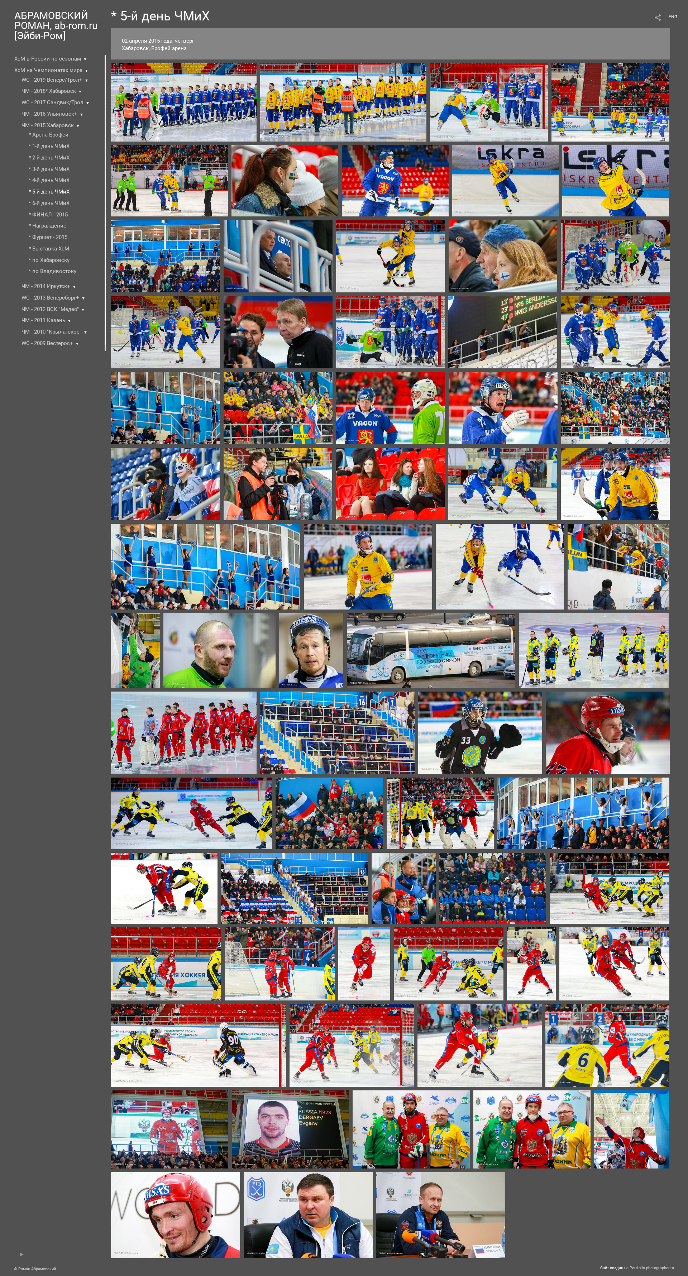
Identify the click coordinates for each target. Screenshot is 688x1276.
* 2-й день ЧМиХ (49, 157)
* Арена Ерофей (48, 135)
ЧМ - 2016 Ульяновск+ (49, 114)
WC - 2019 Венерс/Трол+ (52, 80)
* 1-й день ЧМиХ (49, 146)
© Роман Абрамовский (35, 1269)
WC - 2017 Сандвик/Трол (52, 102)
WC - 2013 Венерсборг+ (50, 298)
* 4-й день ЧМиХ (49, 180)
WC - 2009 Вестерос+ (47, 343)
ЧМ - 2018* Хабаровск (49, 91)
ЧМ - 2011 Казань (43, 320)
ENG (673, 16)
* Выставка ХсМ (49, 248)
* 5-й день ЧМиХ (49, 191)
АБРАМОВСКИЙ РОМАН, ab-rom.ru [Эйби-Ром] (55, 26)
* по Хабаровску (49, 260)
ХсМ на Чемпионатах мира (48, 70)
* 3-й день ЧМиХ (49, 169)
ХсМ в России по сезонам (47, 59)
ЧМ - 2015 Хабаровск (48, 125)
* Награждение (47, 226)
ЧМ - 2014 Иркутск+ (46, 286)
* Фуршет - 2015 (48, 237)
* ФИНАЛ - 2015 (48, 214)
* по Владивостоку (52, 271)
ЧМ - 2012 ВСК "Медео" (50, 309)
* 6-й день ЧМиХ (49, 203)
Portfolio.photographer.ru (652, 1268)
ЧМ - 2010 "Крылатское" (51, 332)
